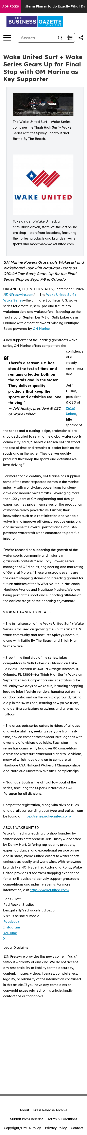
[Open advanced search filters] (70, 37)
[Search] (60, 37)
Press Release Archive (50, 1110)
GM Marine (41, 329)
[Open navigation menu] (7, 38)
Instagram (11, 927)
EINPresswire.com (19, 295)
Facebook (11, 922)
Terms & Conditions (62, 1119)
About (24, 1110)
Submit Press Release (27, 1119)
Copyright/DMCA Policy (22, 1128)
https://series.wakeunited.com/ (46, 816)
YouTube (10, 933)
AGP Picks (10, 6)
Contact (77, 1128)
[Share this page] (81, 38)
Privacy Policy (56, 1128)
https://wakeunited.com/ (49, 890)
